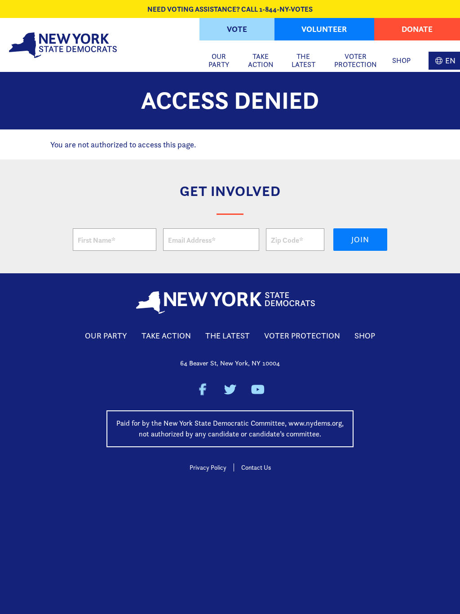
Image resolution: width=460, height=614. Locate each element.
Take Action (261, 60)
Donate (417, 29)
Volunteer (324, 29)
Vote (237, 29)
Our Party (218, 60)
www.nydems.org (315, 423)
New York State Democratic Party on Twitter (230, 389)
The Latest (303, 60)
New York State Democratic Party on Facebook (203, 389)
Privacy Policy (208, 467)
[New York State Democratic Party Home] (63, 45)
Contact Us (256, 467)
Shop (401, 60)
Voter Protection (355, 60)
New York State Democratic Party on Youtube (258, 389)
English (444, 61)
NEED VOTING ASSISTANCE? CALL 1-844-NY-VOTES (230, 9)
